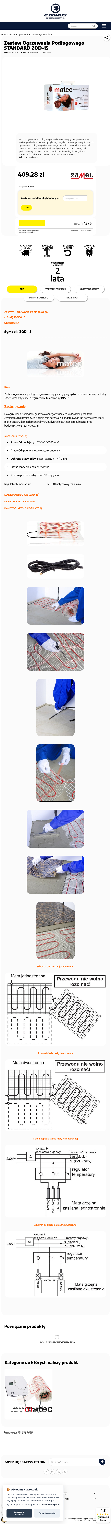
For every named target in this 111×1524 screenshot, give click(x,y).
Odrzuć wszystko (47, 1513)
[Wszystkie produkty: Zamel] (82, 176)
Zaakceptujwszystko (19, 1513)
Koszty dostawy (89, 289)
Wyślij (26, 208)
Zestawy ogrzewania (40, 34)
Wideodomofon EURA (76, 1518)
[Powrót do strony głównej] (2, 34)
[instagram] (52, 1471)
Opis (22, 289)
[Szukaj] (94, 26)
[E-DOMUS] (55, 11)
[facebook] (46, 1471)
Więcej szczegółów (28, 157)
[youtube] (58, 1471)
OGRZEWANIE (23, 34)
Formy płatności (38, 297)
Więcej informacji (55, 289)
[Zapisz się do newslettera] (102, 1462)
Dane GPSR (72, 297)
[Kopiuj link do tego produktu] (106, 37)
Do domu (11, 34)
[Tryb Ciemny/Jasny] (64, 1471)
